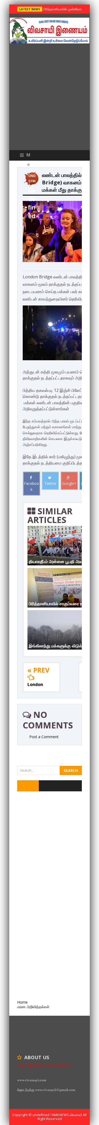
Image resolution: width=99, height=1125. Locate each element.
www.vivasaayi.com (31, 1079)
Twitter (50, 483)
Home (22, 1002)
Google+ (69, 483)
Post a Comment (44, 736)
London (35, 684)
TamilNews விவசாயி (66, 1114)
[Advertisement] (49, 98)
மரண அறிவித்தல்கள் (33, 1006)
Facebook (31, 486)
